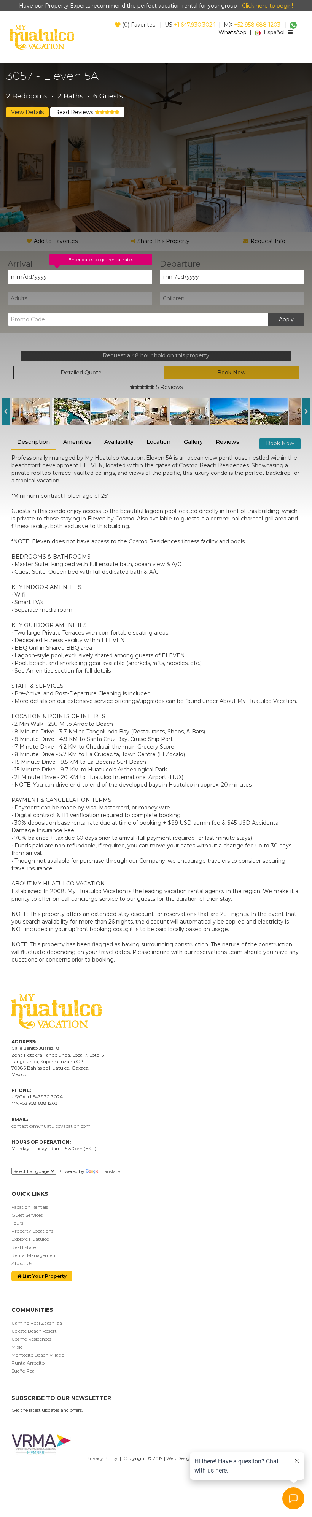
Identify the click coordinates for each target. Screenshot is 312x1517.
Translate (110, 1171)
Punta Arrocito (28, 1363)
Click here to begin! (267, 5)
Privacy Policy (102, 1458)
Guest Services (27, 1215)
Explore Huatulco (30, 1239)
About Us (21, 1263)
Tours (17, 1223)
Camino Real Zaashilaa (36, 1323)
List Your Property (44, 1276)
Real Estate (23, 1247)
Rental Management (34, 1255)
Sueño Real (23, 1371)
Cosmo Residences (31, 1339)
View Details (27, 112)
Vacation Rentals (29, 1207)
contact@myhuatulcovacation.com (51, 1126)
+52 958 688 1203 (257, 24)
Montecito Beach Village (37, 1355)
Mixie (16, 1347)
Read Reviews (75, 112)
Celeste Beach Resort (34, 1331)
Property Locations (32, 1231)
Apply (286, 319)
